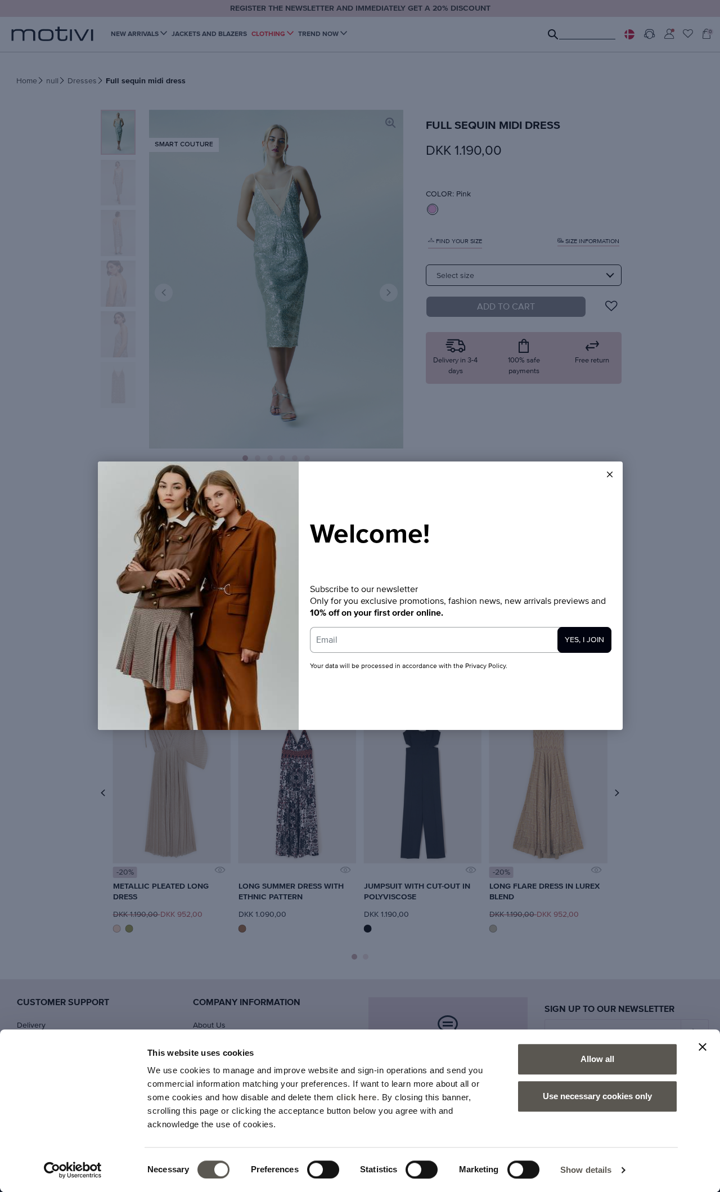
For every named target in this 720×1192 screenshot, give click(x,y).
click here (356, 1097)
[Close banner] (702, 1047)
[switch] (323, 1169)
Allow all (597, 1059)
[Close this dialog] (609, 474)
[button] (609, 474)
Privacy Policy (485, 666)
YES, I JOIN (584, 640)
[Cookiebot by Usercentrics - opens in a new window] (73, 1170)
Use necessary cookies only (597, 1096)
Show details (585, 1170)
